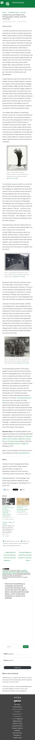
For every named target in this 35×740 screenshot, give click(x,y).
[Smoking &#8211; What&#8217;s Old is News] (9, 529)
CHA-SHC (23, 12)
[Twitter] (15, 697)
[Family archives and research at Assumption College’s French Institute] (23, 501)
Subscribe (17, 668)
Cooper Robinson (23, 543)
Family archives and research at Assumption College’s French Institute (22, 508)
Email (8, 660)
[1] (11, 199)
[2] (9, 232)
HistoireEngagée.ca (21, 691)
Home (4, 12)
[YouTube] (18, 697)
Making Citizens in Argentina (19, 444)
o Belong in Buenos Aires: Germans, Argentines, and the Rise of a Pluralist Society (17, 438)
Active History (18, 2)
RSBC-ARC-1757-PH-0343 (19, 276)
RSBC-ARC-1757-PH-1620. (23, 363)
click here (17, 688)
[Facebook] (16, 697)
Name (8, 653)
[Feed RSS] (20, 697)
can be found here (24, 453)
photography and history (13, 545)
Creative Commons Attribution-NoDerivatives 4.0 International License (15, 571)
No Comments (22, 21)
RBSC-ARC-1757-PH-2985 (12, 178)
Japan (4, 545)
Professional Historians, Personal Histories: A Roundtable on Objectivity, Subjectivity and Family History (8, 511)
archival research (13, 543)
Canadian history (13, 12)
